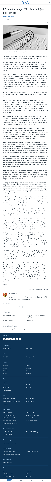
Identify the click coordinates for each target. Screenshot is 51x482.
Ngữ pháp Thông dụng (8, 415)
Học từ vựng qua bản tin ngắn (10, 423)
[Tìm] (42, 480)
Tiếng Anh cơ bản (7, 412)
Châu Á (5, 371)
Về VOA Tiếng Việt (8, 432)
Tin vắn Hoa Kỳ (30, 401)
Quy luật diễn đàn (7, 434)
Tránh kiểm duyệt (7, 462)
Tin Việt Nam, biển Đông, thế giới (11, 401)
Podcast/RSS (29, 348)
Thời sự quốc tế (30, 357)
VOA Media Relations (8, 476)
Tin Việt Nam (6, 357)
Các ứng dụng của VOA (32, 451)
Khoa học (28, 371)
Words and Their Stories (32, 418)
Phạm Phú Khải (30, 382)
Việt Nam (5, 365)
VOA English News (8, 474)
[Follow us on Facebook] (4, 339)
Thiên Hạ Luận (29, 385)
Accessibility (29, 471)
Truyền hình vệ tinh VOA (9, 398)
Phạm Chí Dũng (7, 390)
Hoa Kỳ (5, 373)
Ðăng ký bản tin (7, 348)
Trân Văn (28, 387)
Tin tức (5, 6)
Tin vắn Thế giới (30, 398)
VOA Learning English (31, 420)
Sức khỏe (28, 373)
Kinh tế (28, 365)
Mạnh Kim (5, 382)
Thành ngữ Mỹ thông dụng (32, 415)
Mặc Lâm (5, 385)
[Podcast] (16, 339)
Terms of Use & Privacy (32, 432)
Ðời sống (28, 368)
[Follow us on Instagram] (13, 339)
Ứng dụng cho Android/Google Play (12, 454)
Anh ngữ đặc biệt (30, 412)
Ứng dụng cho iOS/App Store (10, 451)
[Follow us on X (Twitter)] (7, 339)
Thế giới (5, 368)
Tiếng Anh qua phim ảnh (9, 418)
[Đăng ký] (20, 339)
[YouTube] (21, 480)
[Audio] (32, 480)
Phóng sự (5, 404)
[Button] (45, 23)
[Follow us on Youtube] (10, 339)
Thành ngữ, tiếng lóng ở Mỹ (10, 420)
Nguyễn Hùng (6, 387)
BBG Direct (6, 471)
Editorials (28, 476)
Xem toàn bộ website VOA (9, 443)
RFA (27, 474)
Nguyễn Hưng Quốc (8, 16)
